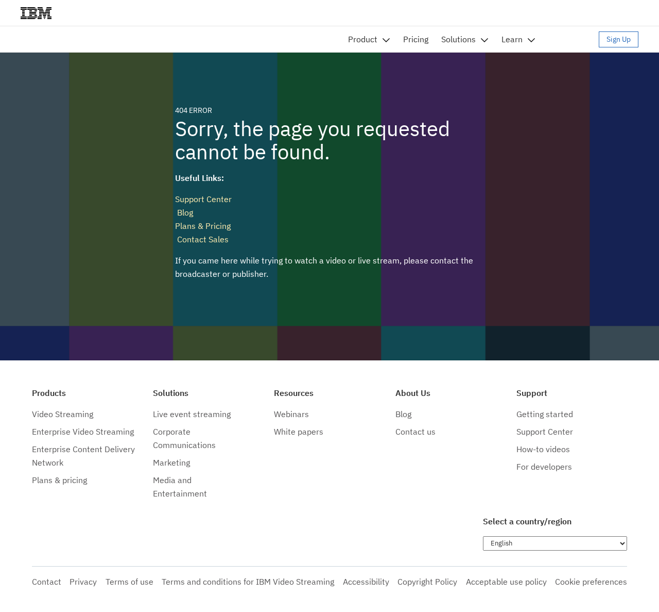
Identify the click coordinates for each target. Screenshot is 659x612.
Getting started (544, 414)
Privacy (83, 581)
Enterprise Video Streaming (83, 431)
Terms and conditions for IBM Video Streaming (248, 581)
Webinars (291, 414)
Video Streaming (62, 414)
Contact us (415, 431)
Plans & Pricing (203, 226)
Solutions (458, 39)
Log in (572, 39)
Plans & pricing (59, 480)
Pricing (415, 39)
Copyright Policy (427, 581)
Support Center (203, 199)
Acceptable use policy (506, 581)
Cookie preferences (591, 581)
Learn (512, 39)
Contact (46, 581)
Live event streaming (192, 414)
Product (362, 39)
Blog (184, 212)
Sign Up (618, 39)
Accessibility (366, 581)
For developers (544, 466)
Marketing (171, 462)
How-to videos (543, 449)
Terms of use (129, 581)
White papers (298, 431)
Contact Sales (202, 239)
